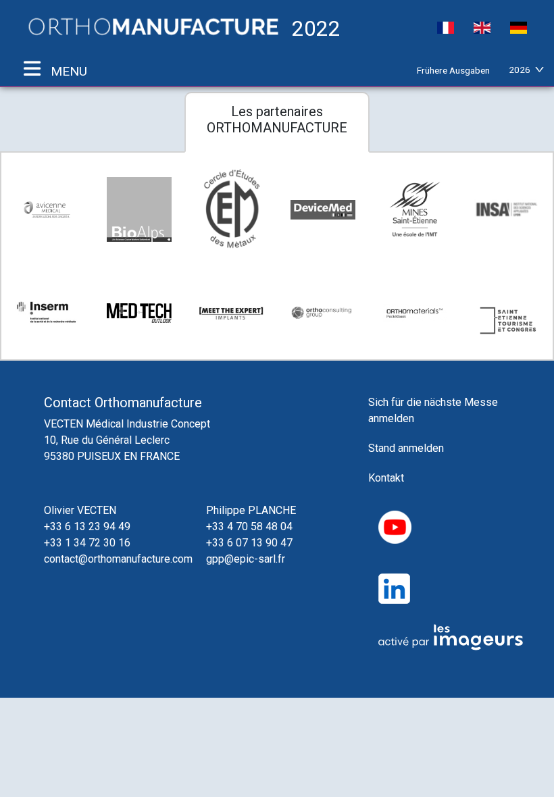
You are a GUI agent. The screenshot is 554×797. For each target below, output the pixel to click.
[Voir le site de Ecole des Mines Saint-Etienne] (414, 209)
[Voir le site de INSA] (506, 209)
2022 (313, 27)
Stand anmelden (406, 448)
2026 (519, 69)
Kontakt (386, 477)
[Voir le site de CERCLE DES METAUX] (231, 209)
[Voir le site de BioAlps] (139, 209)
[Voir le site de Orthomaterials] (414, 313)
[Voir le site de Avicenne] (47, 209)
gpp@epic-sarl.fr (245, 558)
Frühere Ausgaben (453, 70)
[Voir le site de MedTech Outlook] (139, 312)
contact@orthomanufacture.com (118, 558)
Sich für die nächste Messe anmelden (433, 410)
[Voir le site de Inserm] (47, 313)
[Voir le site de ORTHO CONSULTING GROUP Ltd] (323, 312)
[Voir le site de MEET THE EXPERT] (231, 313)
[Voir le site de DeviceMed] (323, 209)
